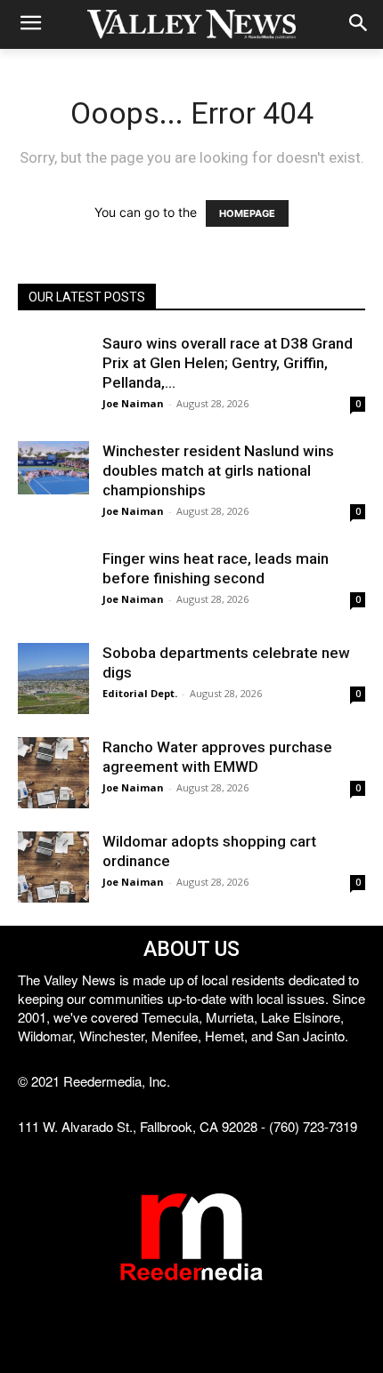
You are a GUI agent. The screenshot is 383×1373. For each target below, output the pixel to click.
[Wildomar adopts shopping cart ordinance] (53, 867)
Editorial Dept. (139, 693)
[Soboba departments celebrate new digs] (53, 678)
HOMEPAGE (247, 213)
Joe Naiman (133, 403)
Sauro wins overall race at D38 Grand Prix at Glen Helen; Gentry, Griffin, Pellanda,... (227, 362)
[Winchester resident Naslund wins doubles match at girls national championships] (53, 467)
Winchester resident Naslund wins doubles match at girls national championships (218, 470)
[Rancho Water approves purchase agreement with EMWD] (53, 772)
